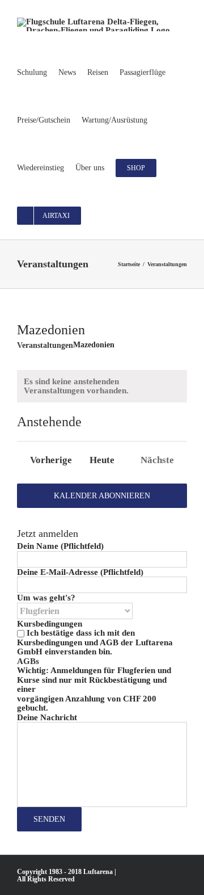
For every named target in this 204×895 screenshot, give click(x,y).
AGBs (28, 661)
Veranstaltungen (45, 345)
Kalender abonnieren (102, 495)
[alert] (102, 386)
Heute (102, 460)
